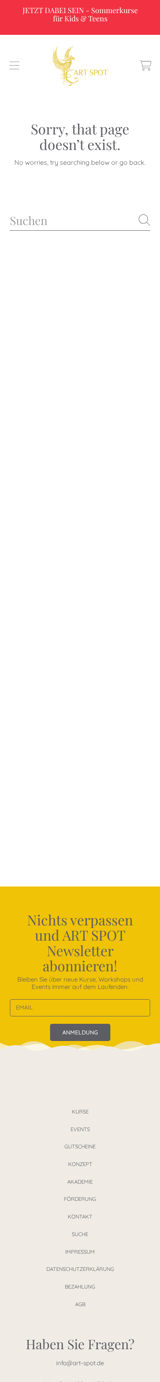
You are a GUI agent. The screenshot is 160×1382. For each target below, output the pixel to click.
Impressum (80, 1251)
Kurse (80, 1111)
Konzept (80, 1164)
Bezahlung (80, 1286)
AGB (80, 1304)
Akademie (80, 1181)
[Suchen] (144, 220)
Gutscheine (80, 1146)
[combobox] (80, 220)
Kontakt (80, 1216)
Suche (80, 1234)
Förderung (80, 1199)
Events (80, 1129)
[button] (14, 66)
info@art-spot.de (80, 1363)
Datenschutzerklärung (80, 1269)
